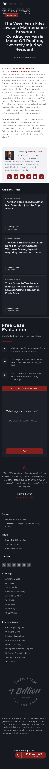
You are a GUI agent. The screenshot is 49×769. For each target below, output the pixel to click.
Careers (6, 556)
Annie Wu (9, 583)
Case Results (23, 9)
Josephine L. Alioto (13, 596)
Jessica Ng (10, 600)
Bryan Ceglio (11, 608)
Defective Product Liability (17, 653)
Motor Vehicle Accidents (16, 640)
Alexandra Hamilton (20, 71)
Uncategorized (28, 57)
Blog (27, 13)
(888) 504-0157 (15, 519)
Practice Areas (9, 11)
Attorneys (7, 9)
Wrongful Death (12, 632)
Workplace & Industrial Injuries (19, 648)
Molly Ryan (10, 604)
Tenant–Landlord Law (15, 657)
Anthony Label (35, 151)
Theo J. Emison (12, 587)
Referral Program (11, 13)
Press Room (27, 11)
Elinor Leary (24, 68)
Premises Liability (13, 644)
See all (12, 661)
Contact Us (11, 15)
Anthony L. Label (13, 579)
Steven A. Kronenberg (15, 591)
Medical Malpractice (14, 636)
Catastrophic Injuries (14, 627)
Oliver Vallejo (11, 613)
